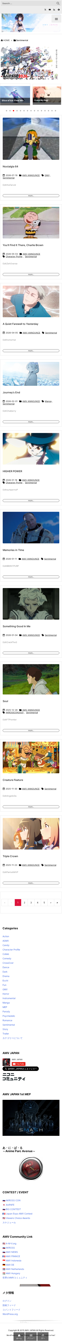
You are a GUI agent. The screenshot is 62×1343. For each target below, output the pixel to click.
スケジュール (9, 1222)
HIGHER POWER (12, 471)
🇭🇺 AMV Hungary (11, 1273)
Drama (6, 976)
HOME (6, 40)
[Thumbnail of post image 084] (31, 529)
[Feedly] (58, 9)
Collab (6, 954)
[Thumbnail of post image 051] (31, 224)
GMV (47, 175)
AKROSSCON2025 (15, 712)
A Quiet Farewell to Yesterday (20, 323)
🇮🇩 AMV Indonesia (12, 1260)
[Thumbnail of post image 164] (31, 140)
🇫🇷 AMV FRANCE (11, 1256)
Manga (48, 401)
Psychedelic (9, 1016)
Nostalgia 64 (10, 166)
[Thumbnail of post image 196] (31, 376)
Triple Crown (10, 856)
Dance (6, 967)
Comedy (7, 958)
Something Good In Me (16, 626)
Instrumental (9, 998)
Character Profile (14, 256)
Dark (5, 971)
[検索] (58, 3)
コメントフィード (11, 1309)
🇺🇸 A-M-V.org (9, 1243)
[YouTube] (50, 9)
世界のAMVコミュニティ (15, 1277)
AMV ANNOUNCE (31, 175)
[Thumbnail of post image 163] (31, 606)
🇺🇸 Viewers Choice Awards (16, 1218)
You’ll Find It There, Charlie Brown (23, 245)
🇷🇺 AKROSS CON (12, 1200)
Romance (7, 1020)
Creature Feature (13, 779)
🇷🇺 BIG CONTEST (12, 1209)
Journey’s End (11, 392)
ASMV (6, 940)
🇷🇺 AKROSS (9, 1247)
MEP (5, 1007)
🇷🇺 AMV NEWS (10, 1252)
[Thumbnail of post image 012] (31, 759)
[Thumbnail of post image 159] (31, 303)
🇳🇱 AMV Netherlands (13, 1269)
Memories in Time (13, 550)
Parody (6, 1011)
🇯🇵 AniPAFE (8, 1204)
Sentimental (8, 178)
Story (5, 1029)
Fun (4, 985)
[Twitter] (45, 9)
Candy (6, 945)
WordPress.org (10, 1314)
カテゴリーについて (13, 1038)
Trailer (6, 1033)
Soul (5, 701)
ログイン (7, 1300)
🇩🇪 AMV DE (8, 1264)
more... (31, 195)
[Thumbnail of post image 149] (31, 681)
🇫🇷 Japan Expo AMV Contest (17, 1213)
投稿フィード (9, 1305)
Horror (6, 993)
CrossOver (8, 962)
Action (6, 936)
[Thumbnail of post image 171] (31, 836)
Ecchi (5, 980)
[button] (5, 95)
